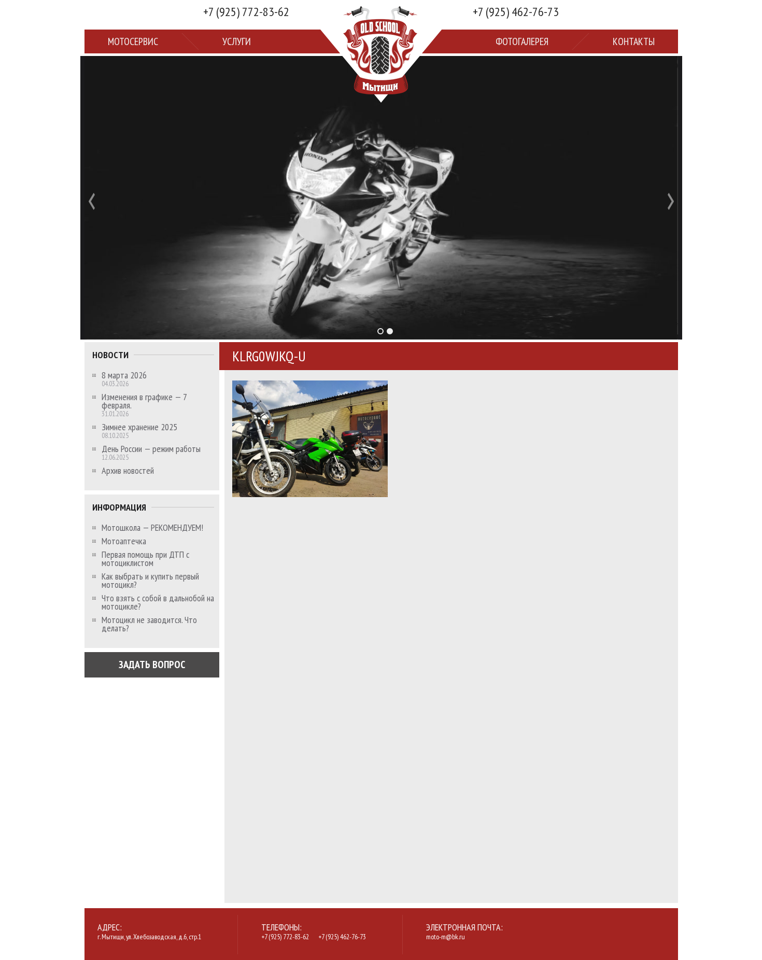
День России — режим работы (151, 449)
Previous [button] (92, 201)
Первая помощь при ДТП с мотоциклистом (145, 558)
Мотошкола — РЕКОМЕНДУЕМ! (152, 528)
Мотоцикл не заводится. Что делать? (149, 624)
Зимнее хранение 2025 (139, 427)
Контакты (634, 41)
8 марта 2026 (124, 375)
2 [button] (390, 331)
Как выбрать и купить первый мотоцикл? (150, 580)
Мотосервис (133, 41)
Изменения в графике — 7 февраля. (144, 401)
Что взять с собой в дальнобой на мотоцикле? (158, 602)
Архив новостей (128, 471)
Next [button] (671, 201)
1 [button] (380, 331)
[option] (381, 198)
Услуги (236, 41)
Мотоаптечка (124, 541)
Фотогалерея (522, 41)
